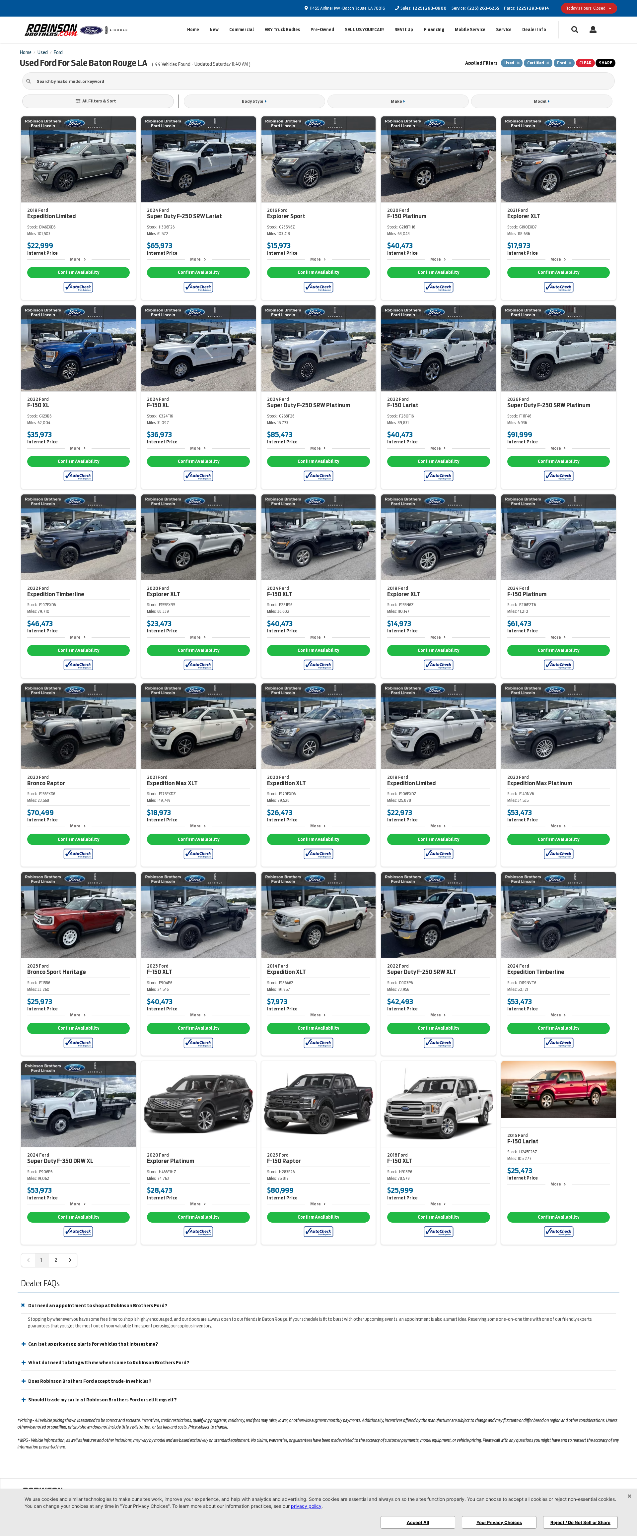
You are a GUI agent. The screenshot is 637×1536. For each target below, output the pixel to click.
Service (504, 29)
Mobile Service (470, 29)
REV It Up (403, 29)
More (75, 259)
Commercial (241, 29)
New (214, 29)
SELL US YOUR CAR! (364, 29)
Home (193, 29)
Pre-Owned (322, 29)
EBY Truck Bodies (282, 29)
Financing (434, 29)
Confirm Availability (78, 272)
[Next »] (70, 1260)
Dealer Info (534, 29)
